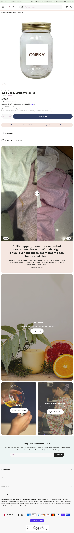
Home (3, 12)
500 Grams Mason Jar (9, 110)
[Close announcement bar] (72, 1)
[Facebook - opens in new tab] (18, 515)
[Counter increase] (10, 116)
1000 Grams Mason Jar (27, 110)
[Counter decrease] (3, 116)
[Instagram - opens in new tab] (22, 515)
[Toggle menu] (2, 7)
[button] (40, 7)
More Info (23, 506)
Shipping (3, 101)
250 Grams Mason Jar (44, 110)
